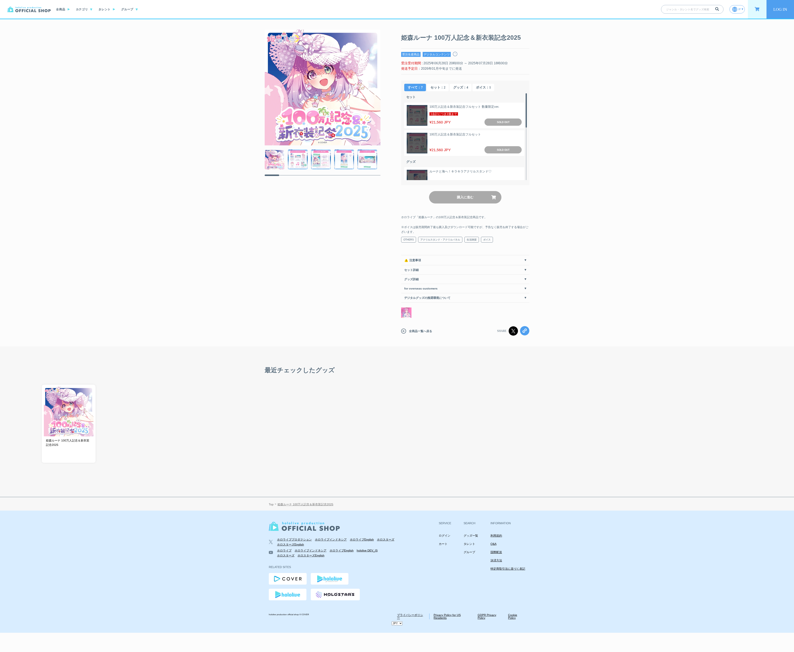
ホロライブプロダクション (294, 539)
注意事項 (415, 260)
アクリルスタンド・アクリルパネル (440, 239)
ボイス (487, 239)
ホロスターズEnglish (290, 544)
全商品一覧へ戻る (420, 331)
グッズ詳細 (411, 279)
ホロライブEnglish (362, 539)
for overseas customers (421, 288)
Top (271, 504)
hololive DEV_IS (367, 550)
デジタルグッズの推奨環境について (427, 297)
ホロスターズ (385, 539)
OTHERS (408, 239)
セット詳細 (411, 270)
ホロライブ (284, 550)
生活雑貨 (472, 239)
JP (739, 9)
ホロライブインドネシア (331, 539)
